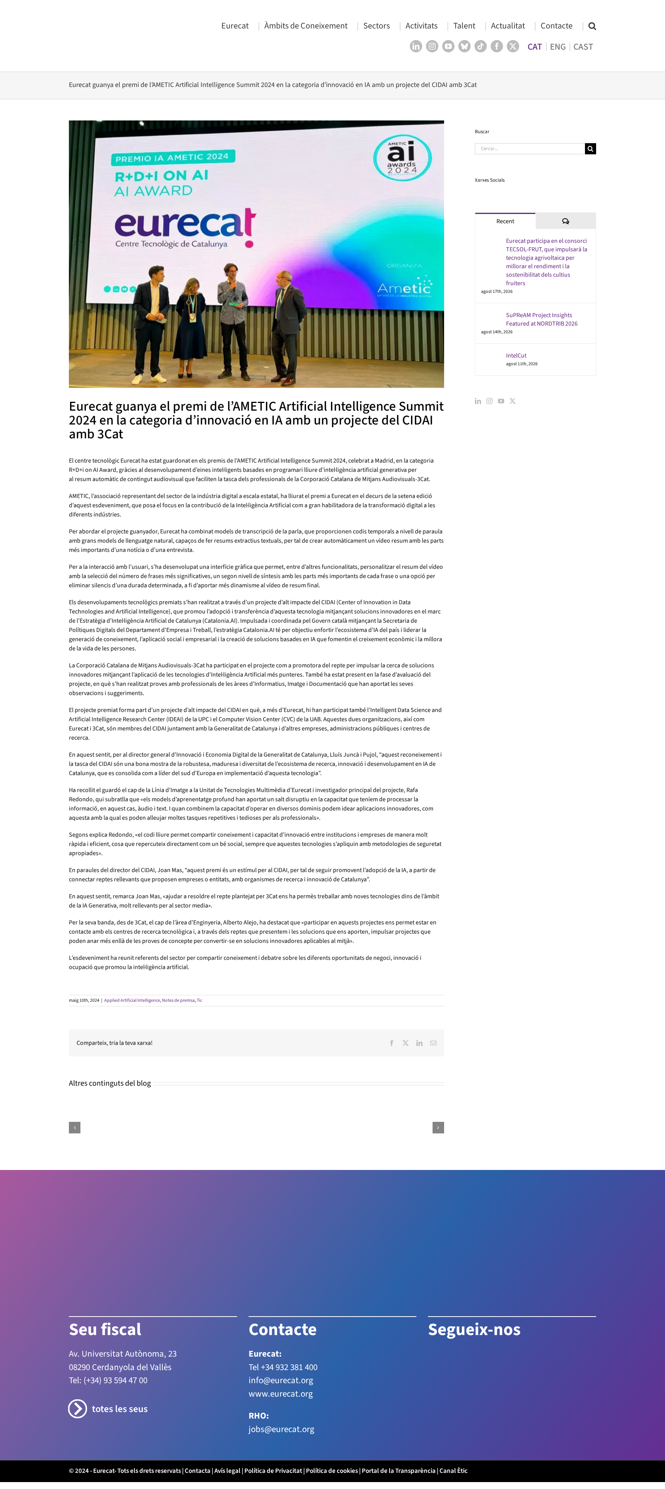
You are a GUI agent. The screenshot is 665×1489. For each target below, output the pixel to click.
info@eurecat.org (281, 1380)
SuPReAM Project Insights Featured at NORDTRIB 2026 (542, 319)
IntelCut (516, 355)
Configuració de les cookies (480, 1473)
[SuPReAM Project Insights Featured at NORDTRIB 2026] (491, 315)
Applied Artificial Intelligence (132, 1000)
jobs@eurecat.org (281, 1429)
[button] (592, 25)
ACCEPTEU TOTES (623, 1473)
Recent (505, 221)
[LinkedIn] (478, 401)
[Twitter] (513, 401)
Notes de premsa (178, 1000)
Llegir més (143, 1478)
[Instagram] (489, 401)
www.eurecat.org (281, 1393)
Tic (199, 1000)
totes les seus (120, 1409)
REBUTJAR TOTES (558, 1473)
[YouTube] (501, 401)
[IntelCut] (491, 356)
